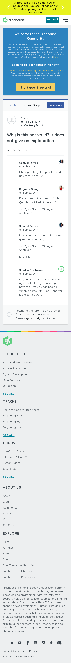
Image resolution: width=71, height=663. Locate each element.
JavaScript (14, 105)
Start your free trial (35, 87)
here (55, 57)
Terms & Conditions (14, 650)
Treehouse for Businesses (19, 577)
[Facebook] (27, 643)
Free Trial (52, 19)
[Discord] (59, 643)
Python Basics (11, 462)
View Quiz (55, 105)
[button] (8, 7)
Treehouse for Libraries (17, 571)
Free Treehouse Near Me (18, 565)
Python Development (16, 374)
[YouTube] (19, 643)
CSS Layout (10, 468)
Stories (7, 513)
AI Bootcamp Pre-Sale (27, 2)
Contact (8, 519)
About (6, 495)
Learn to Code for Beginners (21, 409)
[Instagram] (43, 643)
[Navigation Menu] (65, 20)
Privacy (33, 650)
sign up (41, 318)
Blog (6, 501)
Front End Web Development (21, 362)
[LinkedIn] (35, 643)
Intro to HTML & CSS (15, 457)
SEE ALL (9, 393)
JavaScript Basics (13, 451)
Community (10, 507)
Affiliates (8, 547)
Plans (6, 541)
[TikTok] (51, 643)
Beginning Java (12, 427)
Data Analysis (11, 379)
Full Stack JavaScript (15, 368)
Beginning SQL (12, 421)
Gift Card (8, 525)
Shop (6, 559)
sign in (28, 318)
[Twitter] (12, 643)
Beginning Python (14, 415)
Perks (6, 553)
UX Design (9, 385)
